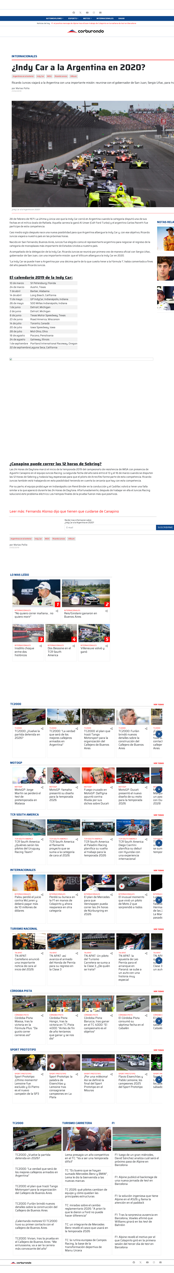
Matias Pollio (22, 88)
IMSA (49, 76)
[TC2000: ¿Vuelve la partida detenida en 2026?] (37, 1139)
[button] (54, 18)
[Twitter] (80, 13)
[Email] (100, 13)
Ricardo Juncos (61, 76)
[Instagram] (94, 13)
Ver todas (159, 704)
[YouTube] (87, 13)
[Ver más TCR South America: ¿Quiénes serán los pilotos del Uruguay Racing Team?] (29, 827)
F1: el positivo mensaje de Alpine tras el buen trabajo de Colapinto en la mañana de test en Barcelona (93, 23)
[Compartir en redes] (57, 611)
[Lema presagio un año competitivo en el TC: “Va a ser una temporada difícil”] (87, 1139)
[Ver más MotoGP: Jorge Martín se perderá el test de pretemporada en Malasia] (29, 775)
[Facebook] (73, 13)
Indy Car (40, 76)
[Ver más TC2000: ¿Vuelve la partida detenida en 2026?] (29, 717)
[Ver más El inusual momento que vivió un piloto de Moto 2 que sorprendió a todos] (132, 883)
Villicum (73, 76)
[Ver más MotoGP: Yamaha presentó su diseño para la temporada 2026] (63, 775)
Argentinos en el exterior (23, 76)
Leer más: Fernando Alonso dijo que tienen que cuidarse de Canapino (64, 511)
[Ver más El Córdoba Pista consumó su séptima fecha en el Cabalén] (132, 1004)
